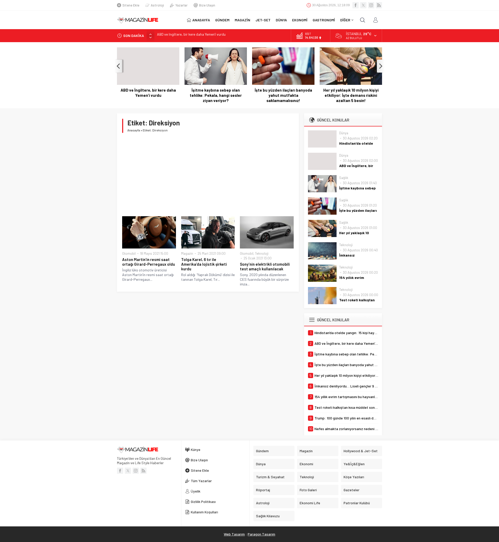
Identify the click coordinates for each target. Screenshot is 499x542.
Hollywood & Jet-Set (361, 451)
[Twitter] (363, 5)
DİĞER (345, 20)
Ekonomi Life (310, 503)
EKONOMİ (299, 20)
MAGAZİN (242, 20)
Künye (195, 449)
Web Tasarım (234, 534)
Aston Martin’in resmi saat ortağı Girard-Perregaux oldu (148, 261)
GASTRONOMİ (324, 20)
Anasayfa (133, 130)
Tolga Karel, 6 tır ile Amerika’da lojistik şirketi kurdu (204, 264)
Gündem (262, 451)
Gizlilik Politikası (203, 501)
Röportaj (263, 490)
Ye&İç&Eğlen (354, 464)
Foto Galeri (308, 490)
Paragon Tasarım (261, 534)
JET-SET (263, 20)
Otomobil (129, 253)
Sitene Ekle (130, 5)
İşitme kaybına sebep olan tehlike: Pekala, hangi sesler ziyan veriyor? (216, 95)
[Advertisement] (208, 174)
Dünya (343, 133)
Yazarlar (181, 5)
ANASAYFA (201, 20)
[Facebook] (355, 5)
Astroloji (157, 5)
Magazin (187, 253)
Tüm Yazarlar (201, 481)
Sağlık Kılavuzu (268, 516)
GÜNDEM (222, 20)
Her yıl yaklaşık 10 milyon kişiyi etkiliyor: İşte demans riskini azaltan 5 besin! (351, 95)
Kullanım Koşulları (204, 512)
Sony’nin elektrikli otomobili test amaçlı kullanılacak (265, 266)
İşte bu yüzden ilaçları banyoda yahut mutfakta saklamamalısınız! (283, 95)
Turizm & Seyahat (270, 477)
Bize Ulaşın (207, 5)
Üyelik (195, 491)
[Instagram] (371, 5)
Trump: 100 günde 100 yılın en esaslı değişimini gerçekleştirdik (204, 35)
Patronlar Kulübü (357, 503)
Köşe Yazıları (354, 477)
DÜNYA (281, 20)
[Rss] (379, 5)
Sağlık (343, 178)
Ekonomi (306, 464)
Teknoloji (261, 253)
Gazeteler (351, 490)
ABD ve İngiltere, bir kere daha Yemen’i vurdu (148, 93)
